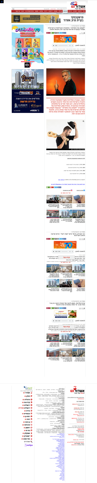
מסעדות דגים (46, 379)
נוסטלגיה (47, 388)
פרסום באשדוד (61, 444)
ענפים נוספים (61, 386)
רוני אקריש (81, 240)
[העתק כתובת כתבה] (56, 25)
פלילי (47, 378)
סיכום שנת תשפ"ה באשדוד (58, 413)
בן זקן (63, 465)
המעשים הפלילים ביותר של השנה (51, 417)
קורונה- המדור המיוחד (60, 412)
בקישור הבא (61, 165)
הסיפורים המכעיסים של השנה (57, 392)
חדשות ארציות (61, 378)
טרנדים (51, 409)
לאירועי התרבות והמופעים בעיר (69, 13)
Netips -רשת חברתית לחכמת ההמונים (57, 443)
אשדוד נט (82, 18)
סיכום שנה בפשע (49, 391)
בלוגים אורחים (51, 402)
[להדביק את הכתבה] (52, 173)
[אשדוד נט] (75, 379)
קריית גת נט (62, 453)
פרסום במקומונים (61, 429)
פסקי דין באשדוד (61, 410)
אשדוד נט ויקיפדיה (60, 445)
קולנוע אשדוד (61, 461)
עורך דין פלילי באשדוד (60, 452)
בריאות (50, 395)
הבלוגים (62, 401)
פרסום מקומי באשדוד (60, 425)
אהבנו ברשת (58, 415)
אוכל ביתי (62, 380)
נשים (63, 415)
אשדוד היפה (61, 395)
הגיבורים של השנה (60, 390)
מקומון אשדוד (61, 430)
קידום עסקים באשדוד (60, 426)
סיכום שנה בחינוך (57, 391)
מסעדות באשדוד (61, 432)
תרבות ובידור (75, 18)
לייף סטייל (62, 408)
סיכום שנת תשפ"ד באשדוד (58, 397)
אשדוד (77, 34)
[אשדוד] (76, 9)
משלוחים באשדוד (61, 431)
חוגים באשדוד (59, 13)
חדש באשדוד (52, 407)
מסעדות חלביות (54, 379)
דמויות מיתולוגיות (53, 404)
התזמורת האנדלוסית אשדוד (71, 34)
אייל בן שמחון (61, 422)
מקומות (48, 375)
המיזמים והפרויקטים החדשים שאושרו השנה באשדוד (54, 414)
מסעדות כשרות (45, 381)
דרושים (51, 11)
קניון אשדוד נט (47, 418)
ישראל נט (62, 421)
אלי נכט (62, 462)
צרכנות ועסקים (61, 406)
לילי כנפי (62, 457)
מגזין (63, 387)
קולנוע (41, 11)
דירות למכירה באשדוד (60, 432)
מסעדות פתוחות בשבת (46, 380)
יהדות (54, 415)
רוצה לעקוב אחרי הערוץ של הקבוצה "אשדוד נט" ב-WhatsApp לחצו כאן (68, 169)
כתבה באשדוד (61, 448)
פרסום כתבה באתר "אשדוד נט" (58, 424)
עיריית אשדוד (61, 463)
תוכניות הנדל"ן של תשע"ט (46, 416)
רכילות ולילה (61, 374)
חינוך (22, 11)
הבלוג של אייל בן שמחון (60, 402)
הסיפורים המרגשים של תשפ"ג (50, 390)
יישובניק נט (62, 428)
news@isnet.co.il (80, 407)
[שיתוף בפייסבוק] (64, 25)
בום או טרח (58, 375)
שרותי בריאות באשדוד (60, 437)
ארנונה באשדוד (61, 441)
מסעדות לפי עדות (52, 381)
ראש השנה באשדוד (56, 416)
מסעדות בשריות (61, 379)
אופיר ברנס (62, 460)
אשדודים (53, 375)
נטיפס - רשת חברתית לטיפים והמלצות (57, 422)
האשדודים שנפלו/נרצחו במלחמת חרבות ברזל (55, 400)
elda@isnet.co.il (80, 401)
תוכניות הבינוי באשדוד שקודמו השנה (43, 398)
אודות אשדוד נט (29, 11)
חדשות (80, 11)
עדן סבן (63, 458)
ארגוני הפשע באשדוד (53, 378)
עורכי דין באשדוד (53, 410)
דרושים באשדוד (61, 439)
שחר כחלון (62, 462)
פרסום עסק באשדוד (60, 420)
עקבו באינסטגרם (67, 175)
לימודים (57, 407)
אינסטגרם (46, 394)
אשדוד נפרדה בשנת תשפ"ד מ (44, 399)
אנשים (44, 375)
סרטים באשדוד (61, 418)
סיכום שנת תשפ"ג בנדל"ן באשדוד (44, 392)
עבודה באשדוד (61, 447)
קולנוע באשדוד (81, 13)
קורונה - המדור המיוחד (59, 411)
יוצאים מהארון (60, 376)
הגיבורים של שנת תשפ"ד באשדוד (57, 398)
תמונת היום (52, 394)
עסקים (55, 11)
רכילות (70, 11)
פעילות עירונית (55, 395)
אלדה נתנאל (62, 464)
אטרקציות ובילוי (57, 409)
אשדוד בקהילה (61, 394)
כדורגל (47, 386)
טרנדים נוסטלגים (45, 404)
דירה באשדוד (61, 450)
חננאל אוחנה (55, 34)
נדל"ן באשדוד (61, 419)
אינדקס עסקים (43, 415)
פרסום (63, 455)
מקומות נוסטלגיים (60, 404)
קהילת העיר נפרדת (57, 396)
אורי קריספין (74, 403)
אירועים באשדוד (61, 438)
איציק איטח (62, 459)
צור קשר (18, 11)
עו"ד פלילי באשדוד (60, 451)
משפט (36, 11)
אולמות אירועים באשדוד (59, 449)
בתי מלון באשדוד (61, 427)
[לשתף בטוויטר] (60, 25)
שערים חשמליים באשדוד (59, 442)
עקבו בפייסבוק (80, 175)
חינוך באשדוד (54, 418)
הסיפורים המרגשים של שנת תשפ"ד (57, 399)
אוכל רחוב (57, 382)
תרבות (65, 11)
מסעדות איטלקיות (39, 379)
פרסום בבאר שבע (61, 435)
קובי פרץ (81, 34)
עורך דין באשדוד (61, 452)
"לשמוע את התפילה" (61, 34)
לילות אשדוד (57, 394)
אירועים (63, 394)
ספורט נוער (56, 386)
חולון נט (62, 454)
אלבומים (62, 393)
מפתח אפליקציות (39, 414)
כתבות (63, 388)
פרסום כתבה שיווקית (60, 446)
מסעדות (62, 379)
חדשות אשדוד (61, 377)
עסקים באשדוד (40, 418)
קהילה (60, 11)
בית (84, 11)
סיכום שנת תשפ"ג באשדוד (58, 389)
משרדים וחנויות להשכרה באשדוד (58, 436)
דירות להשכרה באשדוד (60, 433)
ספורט (75, 11)
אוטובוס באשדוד (40, 417)
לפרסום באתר (46, 8)
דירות (45, 11)
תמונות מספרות (53, 388)
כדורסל (50, 386)
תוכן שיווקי (62, 407)
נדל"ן (44, 378)
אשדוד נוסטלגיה (60, 403)
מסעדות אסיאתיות (55, 380)
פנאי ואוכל (49, 415)
